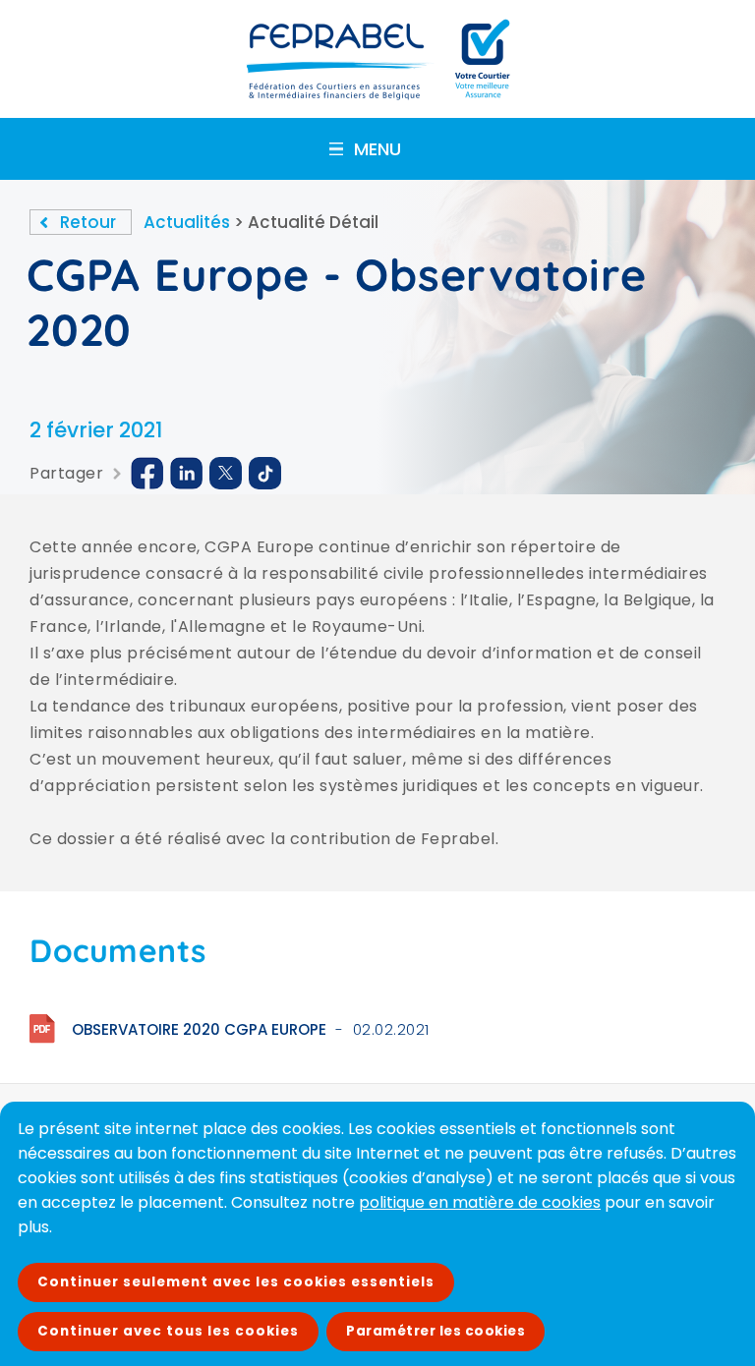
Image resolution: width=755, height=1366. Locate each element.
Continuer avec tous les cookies (168, 1331)
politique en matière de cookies (480, 1202)
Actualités (187, 222)
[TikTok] (265, 473)
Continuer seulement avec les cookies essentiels (236, 1282)
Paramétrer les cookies (435, 1331)
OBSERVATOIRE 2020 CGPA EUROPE (199, 1029)
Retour (88, 222)
